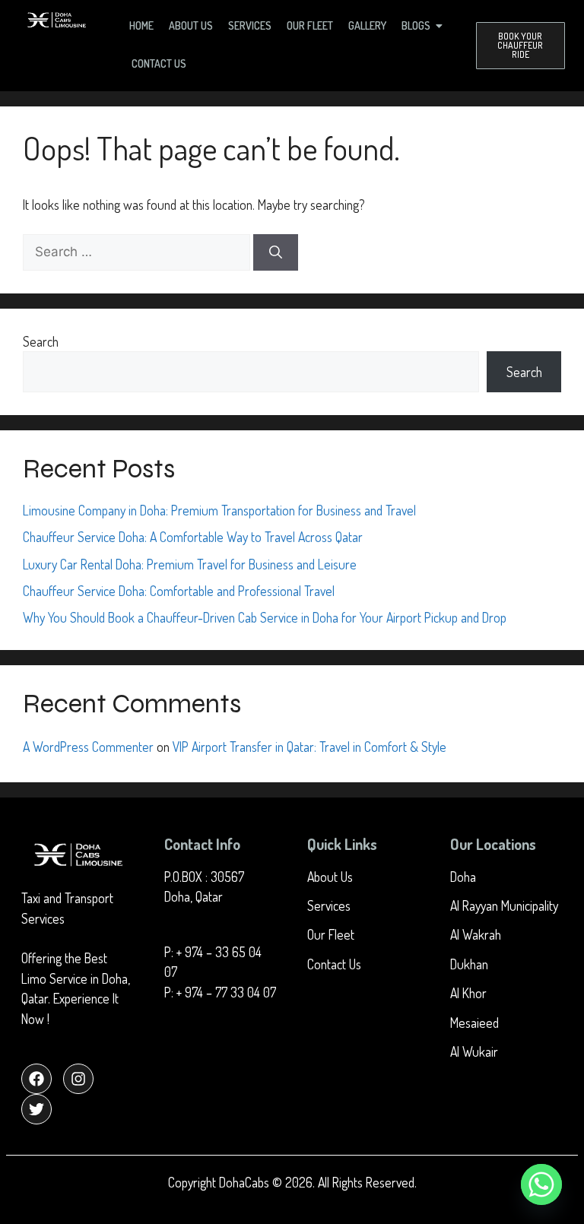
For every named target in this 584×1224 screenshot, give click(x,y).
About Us (191, 25)
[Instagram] (78, 1079)
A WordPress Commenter (88, 746)
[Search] (275, 252)
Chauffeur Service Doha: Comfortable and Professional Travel (179, 590)
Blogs (416, 25)
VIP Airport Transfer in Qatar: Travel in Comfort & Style (309, 746)
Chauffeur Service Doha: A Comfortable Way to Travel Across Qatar (193, 536)
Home (141, 25)
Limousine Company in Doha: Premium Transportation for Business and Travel (219, 510)
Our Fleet (310, 25)
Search (41, 341)
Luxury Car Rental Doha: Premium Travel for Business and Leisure (190, 564)
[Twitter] (36, 1109)
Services (249, 25)
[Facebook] (36, 1079)
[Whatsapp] (541, 1184)
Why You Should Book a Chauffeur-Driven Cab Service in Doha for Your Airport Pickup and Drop (264, 617)
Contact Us (159, 63)
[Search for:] (138, 251)
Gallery (367, 25)
